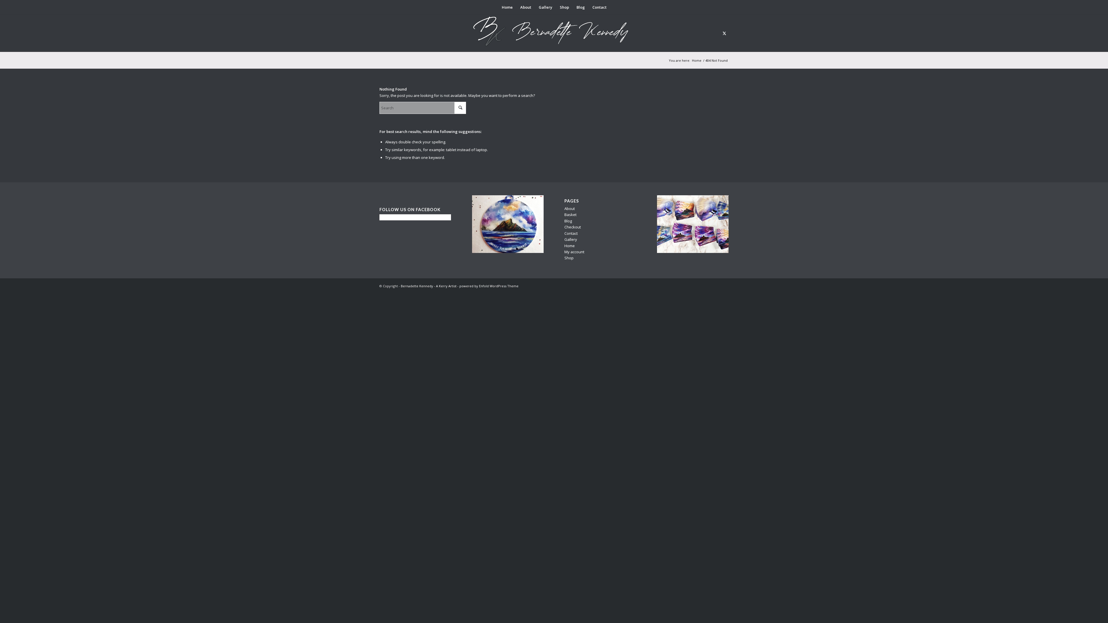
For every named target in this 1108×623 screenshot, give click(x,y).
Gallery (570, 239)
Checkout (572, 227)
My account (574, 251)
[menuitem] (507, 7)
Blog (568, 221)
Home (569, 245)
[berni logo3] (554, 33)
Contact (571, 233)
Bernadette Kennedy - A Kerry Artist (428, 286)
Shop (569, 257)
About (569, 208)
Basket (570, 214)
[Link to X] (724, 33)
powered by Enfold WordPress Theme (489, 286)
